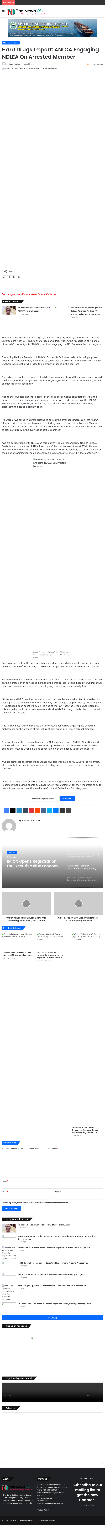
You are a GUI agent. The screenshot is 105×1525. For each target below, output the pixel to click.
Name (5, 1181)
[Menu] (3, 12)
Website (58, 1192)
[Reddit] (37, 810)
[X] (12, 810)
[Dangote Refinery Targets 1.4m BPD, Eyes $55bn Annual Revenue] (17, 941)
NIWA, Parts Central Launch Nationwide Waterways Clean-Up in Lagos (51, 1274)
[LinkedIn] (19, 810)
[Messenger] (56, 810)
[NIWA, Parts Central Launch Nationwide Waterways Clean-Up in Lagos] (9, 1278)
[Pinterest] (31, 810)
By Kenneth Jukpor (14, 64)
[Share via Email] (62, 810)
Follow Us (10, 1408)
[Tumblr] (25, 810)
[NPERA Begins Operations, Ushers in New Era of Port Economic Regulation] (9, 1292)
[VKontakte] (43, 810)
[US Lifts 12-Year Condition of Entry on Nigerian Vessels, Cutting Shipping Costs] (9, 1307)
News (16, 43)
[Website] (20, 824)
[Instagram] (26, 824)
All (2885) (52, 1318)
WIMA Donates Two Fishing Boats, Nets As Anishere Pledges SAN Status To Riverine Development (86, 311)
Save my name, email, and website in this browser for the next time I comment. (36, 1203)
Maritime (6, 43)
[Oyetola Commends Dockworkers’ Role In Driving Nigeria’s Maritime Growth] (52, 941)
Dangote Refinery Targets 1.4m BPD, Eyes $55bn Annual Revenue (17, 953)
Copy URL (67, 798)
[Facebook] (6, 810)
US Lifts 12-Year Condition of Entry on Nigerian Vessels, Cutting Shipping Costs (54, 1303)
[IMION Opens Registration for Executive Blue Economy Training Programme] (9, 1266)
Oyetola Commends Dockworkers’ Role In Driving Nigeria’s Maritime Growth (50, 955)
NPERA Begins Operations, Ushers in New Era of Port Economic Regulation (52, 1285)
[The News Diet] (26, 11)
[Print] (68, 810)
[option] (52, 862)
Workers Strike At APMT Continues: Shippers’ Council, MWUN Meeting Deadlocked (85, 1130)
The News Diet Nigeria (45, 1520)
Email (5, 1192)
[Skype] (49, 810)
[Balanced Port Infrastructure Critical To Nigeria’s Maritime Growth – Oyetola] (9, 1253)
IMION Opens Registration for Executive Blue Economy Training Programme (33, 863)
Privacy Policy (43, 1510)
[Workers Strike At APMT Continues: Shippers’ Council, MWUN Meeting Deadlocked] (87, 1029)
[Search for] (102, 12)
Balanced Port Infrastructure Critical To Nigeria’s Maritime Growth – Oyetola (54, 1247)
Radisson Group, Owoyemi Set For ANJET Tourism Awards (44, 1225)
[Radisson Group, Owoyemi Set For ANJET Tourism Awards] (9, 310)
